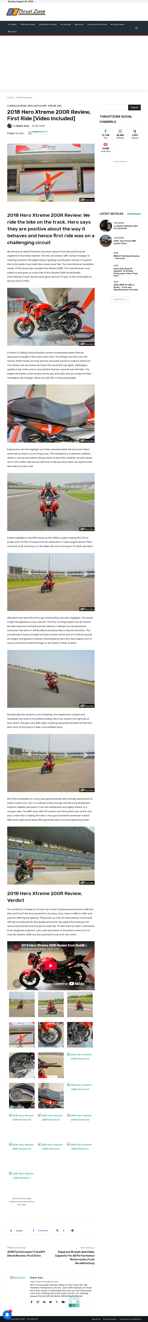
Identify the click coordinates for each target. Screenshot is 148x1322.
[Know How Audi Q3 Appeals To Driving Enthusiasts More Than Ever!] (106, 271)
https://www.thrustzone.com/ (44, 1282)
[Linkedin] (44, 1301)
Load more (119, 299)
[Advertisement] (91, 11)
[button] (136, 27)
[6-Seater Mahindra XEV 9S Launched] (106, 226)
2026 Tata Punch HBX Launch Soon (125, 242)
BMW (116, 253)
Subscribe (105, 143)
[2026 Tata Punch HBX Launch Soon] (106, 241)
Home (10, 97)
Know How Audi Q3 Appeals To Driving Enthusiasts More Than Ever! (126, 272)
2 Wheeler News (24, 97)
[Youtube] (63, 1301)
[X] (56, 1301)
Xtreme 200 (54, 106)
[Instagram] (37, 1301)
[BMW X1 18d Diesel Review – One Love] (106, 256)
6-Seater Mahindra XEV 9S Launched (126, 227)
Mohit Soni (22, 126)
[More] (72, 1230)
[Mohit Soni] (10, 125)
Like (106, 130)
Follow (120, 130)
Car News (119, 223)
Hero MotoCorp (37, 106)
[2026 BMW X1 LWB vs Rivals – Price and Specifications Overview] (106, 286)
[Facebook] (31, 1301)
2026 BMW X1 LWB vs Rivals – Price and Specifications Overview (126, 287)
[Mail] (50, 1301)
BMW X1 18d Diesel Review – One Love (127, 257)
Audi (116, 266)
